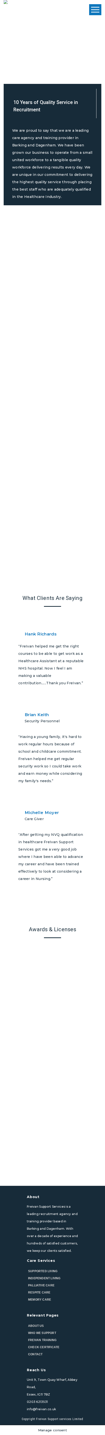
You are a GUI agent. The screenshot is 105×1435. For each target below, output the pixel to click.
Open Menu (95, 9)
